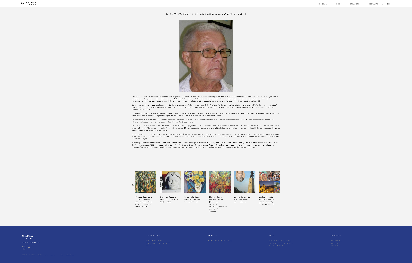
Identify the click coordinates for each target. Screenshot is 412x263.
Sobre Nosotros (154, 241)
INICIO (339, 4)
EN (388, 4)
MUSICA (334, 243)
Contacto (373, 4)
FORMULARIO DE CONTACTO (158, 243)
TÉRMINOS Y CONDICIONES (281, 243)
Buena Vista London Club (220, 241)
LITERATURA (336, 241)
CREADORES (355, 4)
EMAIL (148, 246)
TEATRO (334, 246)
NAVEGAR (322, 4)
